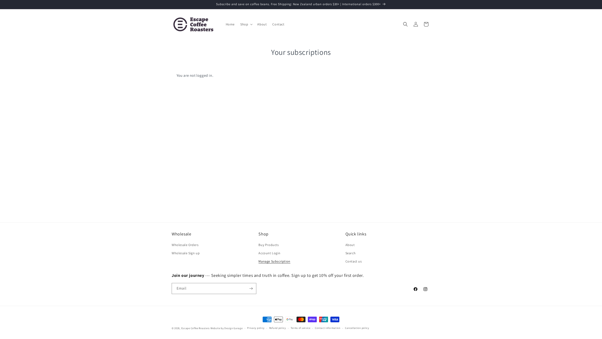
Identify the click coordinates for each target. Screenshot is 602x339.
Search (350, 253)
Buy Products (268, 245)
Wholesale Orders (185, 245)
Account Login (269, 253)
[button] (246, 24)
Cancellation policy (357, 328)
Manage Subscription (274, 261)
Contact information (327, 328)
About (350, 245)
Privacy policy (256, 328)
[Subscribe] (251, 288)
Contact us (353, 261)
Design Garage (233, 328)
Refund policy (277, 328)
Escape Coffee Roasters (195, 328)
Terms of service (300, 328)
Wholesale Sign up (186, 253)
